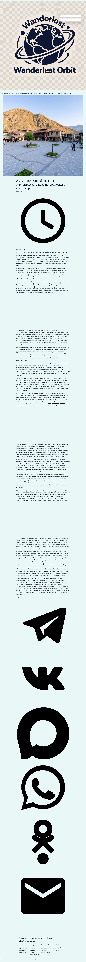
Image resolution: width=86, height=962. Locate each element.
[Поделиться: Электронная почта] (43, 922)
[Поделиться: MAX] (43, 760)
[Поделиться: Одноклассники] (43, 868)
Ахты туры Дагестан (44, 561)
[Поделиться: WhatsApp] (43, 814)
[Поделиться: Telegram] (43, 651)
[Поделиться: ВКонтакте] (43, 705)
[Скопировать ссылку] (16, 924)
